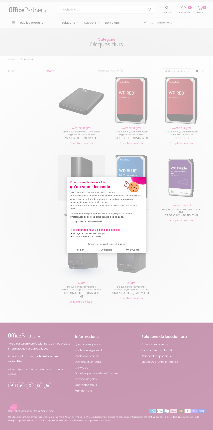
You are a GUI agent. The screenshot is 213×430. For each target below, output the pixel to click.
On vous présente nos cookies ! (87, 236)
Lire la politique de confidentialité (86, 222)
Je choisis (106, 249)
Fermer (80, 249)
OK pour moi (133, 249)
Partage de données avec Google (89, 233)
